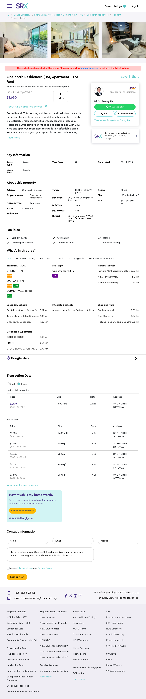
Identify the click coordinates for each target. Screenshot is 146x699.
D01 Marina (78, 673)
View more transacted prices (22, 485)
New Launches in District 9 (54, 646)
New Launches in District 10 (54, 651)
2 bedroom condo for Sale (54, 671)
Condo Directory (115, 634)
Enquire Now (17, 577)
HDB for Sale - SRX (17, 617)
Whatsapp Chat (116, 107)
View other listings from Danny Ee (112, 120)
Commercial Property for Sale (22, 640)
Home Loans (79, 654)
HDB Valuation (80, 640)
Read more (13, 137)
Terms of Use (26, 568)
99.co (109, 659)
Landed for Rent (15, 665)
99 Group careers (115, 671)
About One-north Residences (24, 106)
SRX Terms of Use (128, 592)
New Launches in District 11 (54, 657)
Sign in (135, 6)
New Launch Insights (50, 629)
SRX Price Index (114, 623)
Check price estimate (22, 511)
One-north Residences (36, 196)
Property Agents (115, 640)
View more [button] (46, 677)
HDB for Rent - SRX (17, 654)
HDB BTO (45, 640)
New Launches (47, 617)
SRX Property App (116, 646)
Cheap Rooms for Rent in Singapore (20, 678)
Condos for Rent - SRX (19, 659)
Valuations (78, 623)
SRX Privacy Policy (104, 592)
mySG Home (79, 629)
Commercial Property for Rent (23, 691)
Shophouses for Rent (18, 686)
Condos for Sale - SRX (18, 623)
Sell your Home (81, 659)
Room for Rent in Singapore (21, 671)
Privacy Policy (45, 568)
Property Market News (118, 617)
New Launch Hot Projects (53, 623)
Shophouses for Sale (17, 634)
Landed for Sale (15, 629)
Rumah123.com (114, 665)
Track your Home (82, 634)
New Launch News (50, 634)
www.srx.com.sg (89, 68)
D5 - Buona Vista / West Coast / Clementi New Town (80, 218)
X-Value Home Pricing (84, 617)
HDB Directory (114, 629)
